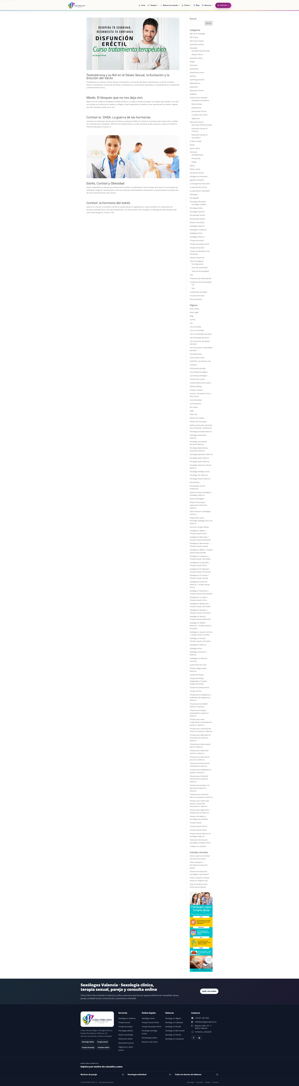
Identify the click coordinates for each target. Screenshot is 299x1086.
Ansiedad (193, 48)
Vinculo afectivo (196, 299)
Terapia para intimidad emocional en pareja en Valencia (199, 779)
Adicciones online (197, 41)
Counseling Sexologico (198, 376)
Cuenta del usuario (197, 379)
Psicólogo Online (196, 208)
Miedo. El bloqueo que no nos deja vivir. (115, 97)
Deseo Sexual (197, 104)
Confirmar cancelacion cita (200, 361)
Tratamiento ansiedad (198, 292)
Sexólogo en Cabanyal (174, 1022)
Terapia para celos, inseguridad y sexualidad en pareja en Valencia (201, 722)
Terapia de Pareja (197, 675)
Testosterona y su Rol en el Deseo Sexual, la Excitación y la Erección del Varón (127, 76)
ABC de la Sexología (197, 34)
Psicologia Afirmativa (198, 201)
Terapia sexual (124, 1022)
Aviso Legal (194, 312)
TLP (193, 285)
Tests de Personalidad (200, 271)
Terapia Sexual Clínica (198, 826)
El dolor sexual (195, 141)
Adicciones (194, 37)
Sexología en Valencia (198, 230)
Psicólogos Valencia (197, 212)
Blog (191, 316)
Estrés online (195, 148)
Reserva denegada (197, 499)
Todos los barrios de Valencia (188, 1074)
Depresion (194, 87)
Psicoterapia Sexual (197, 219)
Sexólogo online (196, 648)
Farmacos (193, 152)
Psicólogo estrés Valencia (199, 461)
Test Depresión (197, 264)
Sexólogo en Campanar (174, 1039)
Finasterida (196, 158)
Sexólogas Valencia (197, 226)
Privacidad (199, 1082)
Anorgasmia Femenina (200, 100)
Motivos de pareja (89, 1074)
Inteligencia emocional (198, 176)
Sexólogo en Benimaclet (175, 1031)
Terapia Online (195, 691)
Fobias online (195, 169)
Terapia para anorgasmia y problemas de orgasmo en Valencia (200, 697)
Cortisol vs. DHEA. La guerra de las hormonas (118, 117)
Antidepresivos (197, 155)
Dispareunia (196, 108)
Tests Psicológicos (197, 261)
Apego (192, 61)
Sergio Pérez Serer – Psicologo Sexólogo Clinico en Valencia (201, 521)
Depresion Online (197, 90)
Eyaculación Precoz (199, 111)
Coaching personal (197, 79)
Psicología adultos (125, 1031)
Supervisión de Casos (198, 665)
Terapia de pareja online (199, 244)
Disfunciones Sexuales (198, 97)
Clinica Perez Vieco (197, 358)
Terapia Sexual (195, 823)
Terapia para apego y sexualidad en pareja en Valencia (199, 713)
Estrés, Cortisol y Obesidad (105, 183)
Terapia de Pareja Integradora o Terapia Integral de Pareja (198, 681)
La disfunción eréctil (199, 115)
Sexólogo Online (196, 233)
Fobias (192, 165)
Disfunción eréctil (125, 1039)
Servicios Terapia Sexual (199, 527)
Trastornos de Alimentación (200, 278)
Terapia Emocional (197, 248)
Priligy (194, 162)
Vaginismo (196, 118)
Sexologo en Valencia (198, 645)
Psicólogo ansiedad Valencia (201, 431)
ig (199, 1038)
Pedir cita (193, 414)
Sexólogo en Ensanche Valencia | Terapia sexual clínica (200, 584)
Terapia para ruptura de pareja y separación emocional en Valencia (199, 804)
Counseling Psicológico (199, 372)
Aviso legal (190, 1082)
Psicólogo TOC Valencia (199, 475)
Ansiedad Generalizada (201, 51)
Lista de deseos (196, 400)
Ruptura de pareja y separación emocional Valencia (198, 505)
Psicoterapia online (149, 1038)
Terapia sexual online (198, 830)
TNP (193, 288)
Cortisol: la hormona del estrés (108, 203)
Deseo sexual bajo (125, 1035)
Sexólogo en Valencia (126, 1018)
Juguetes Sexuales (197, 180)
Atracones (194, 65)
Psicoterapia (194, 482)
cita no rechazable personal (201, 334)
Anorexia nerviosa (197, 44)
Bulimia (193, 76)
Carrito (192, 319)
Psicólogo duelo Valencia (199, 458)
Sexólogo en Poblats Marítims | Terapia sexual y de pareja (200, 625)
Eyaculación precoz (126, 1043)
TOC (191, 275)
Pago (192, 411)
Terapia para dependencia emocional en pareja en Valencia (200, 738)
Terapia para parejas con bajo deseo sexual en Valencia (199, 788)
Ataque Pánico (197, 54)
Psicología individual (137, 1074)
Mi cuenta (194, 407)
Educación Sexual (196, 122)
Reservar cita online (150, 1042)
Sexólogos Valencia (197, 237)
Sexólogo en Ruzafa (173, 1026)
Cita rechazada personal (199, 338)
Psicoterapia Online (197, 215)
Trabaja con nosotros (198, 846)
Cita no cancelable (197, 330)
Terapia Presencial (197, 257)
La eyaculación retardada (200, 191)
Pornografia (194, 198)
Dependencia (195, 83)
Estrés (192, 145)
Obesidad (193, 194)
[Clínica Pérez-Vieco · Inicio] (82, 5)
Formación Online (197, 173)
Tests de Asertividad (199, 267)
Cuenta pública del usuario (200, 383)
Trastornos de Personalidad (200, 282)
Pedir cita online (209, 991)
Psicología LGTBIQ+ (199, 204)
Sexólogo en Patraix (173, 1035)
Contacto (193, 365)
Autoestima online (197, 72)
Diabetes (193, 94)
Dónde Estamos (196, 386)
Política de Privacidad (198, 421)
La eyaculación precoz (198, 187)
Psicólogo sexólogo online (200, 471)
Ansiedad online (196, 58)
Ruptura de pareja (197, 222)
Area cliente (194, 309)
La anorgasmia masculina (200, 183)
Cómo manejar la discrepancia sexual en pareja (199, 865)
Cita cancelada (195, 327)
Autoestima (194, 69)
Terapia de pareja (197, 240)
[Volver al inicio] (98, 1019)
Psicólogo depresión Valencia (201, 454)
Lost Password (195, 403)
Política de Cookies (197, 418)
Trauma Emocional (197, 296)
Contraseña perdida (197, 368)
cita (191, 323)
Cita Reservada (195, 354)
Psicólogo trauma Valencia (200, 479)
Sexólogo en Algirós (173, 1018)
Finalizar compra (196, 390)
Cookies (207, 1082)
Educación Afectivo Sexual (202, 125)
